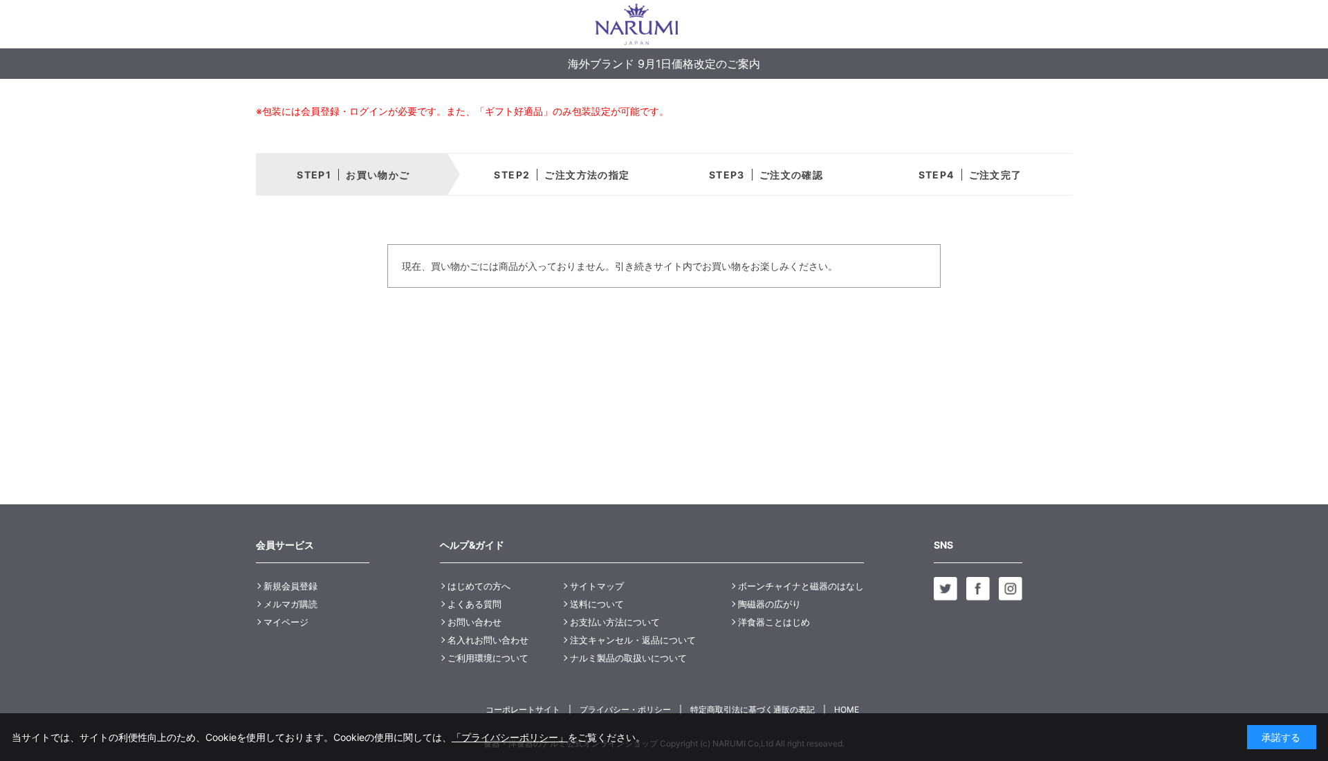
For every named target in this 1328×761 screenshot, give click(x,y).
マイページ (286, 621)
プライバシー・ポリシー (625, 709)
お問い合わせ (474, 621)
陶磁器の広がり (769, 603)
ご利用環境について (488, 657)
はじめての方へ (479, 586)
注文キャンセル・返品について (633, 639)
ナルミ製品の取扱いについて (628, 657)
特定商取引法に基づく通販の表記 (752, 709)
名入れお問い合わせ (488, 639)
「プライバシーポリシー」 (510, 737)
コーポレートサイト (523, 709)
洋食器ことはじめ (774, 621)
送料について (597, 603)
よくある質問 (474, 603)
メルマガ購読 (290, 603)
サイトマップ (597, 586)
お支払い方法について (615, 621)
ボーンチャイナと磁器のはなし (801, 586)
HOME (846, 709)
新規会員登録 (290, 586)
